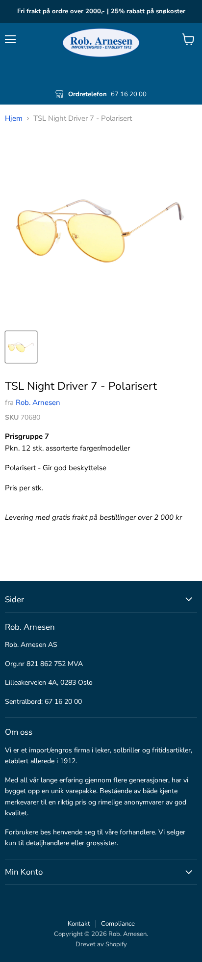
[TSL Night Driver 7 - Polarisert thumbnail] (21, 347)
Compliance (118, 923)
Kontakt (79, 923)
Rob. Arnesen (38, 402)
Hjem (14, 118)
